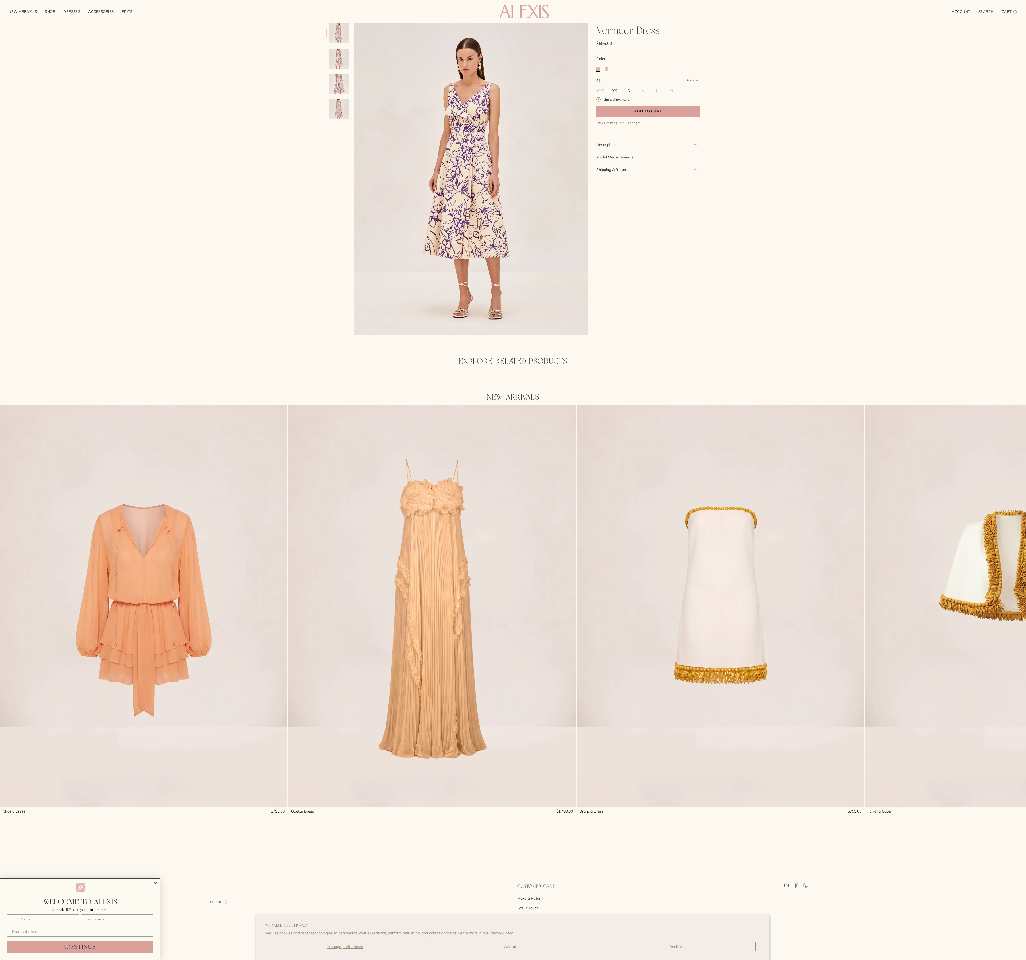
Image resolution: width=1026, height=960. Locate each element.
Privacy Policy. (501, 933)
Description (606, 144)
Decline (675, 946)
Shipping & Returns (612, 169)
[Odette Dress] (432, 606)
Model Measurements (615, 157)
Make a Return (530, 898)
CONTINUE (80, 946)
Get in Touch (528, 908)
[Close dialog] (155, 883)
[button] (50, 11)
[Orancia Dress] (720, 606)
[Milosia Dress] (143, 606)
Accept (510, 946)
